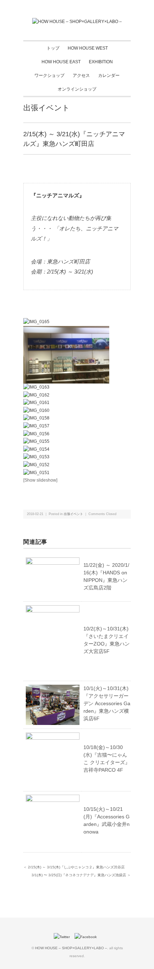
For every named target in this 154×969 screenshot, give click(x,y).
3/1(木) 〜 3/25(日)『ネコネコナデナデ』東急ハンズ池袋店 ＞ (81, 875)
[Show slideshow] (40, 480)
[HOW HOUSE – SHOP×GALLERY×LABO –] (77, 21)
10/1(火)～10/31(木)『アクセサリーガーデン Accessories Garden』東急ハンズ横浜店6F (106, 703)
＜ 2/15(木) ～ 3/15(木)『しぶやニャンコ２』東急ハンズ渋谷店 (74, 867)
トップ (53, 48)
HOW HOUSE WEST (88, 48)
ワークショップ (49, 75)
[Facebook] (87, 937)
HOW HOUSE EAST (61, 61)
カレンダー (109, 75)
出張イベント (46, 108)
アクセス (81, 75)
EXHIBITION (101, 61)
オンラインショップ (77, 89)
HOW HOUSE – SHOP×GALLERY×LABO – (71, 948)
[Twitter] (63, 937)
